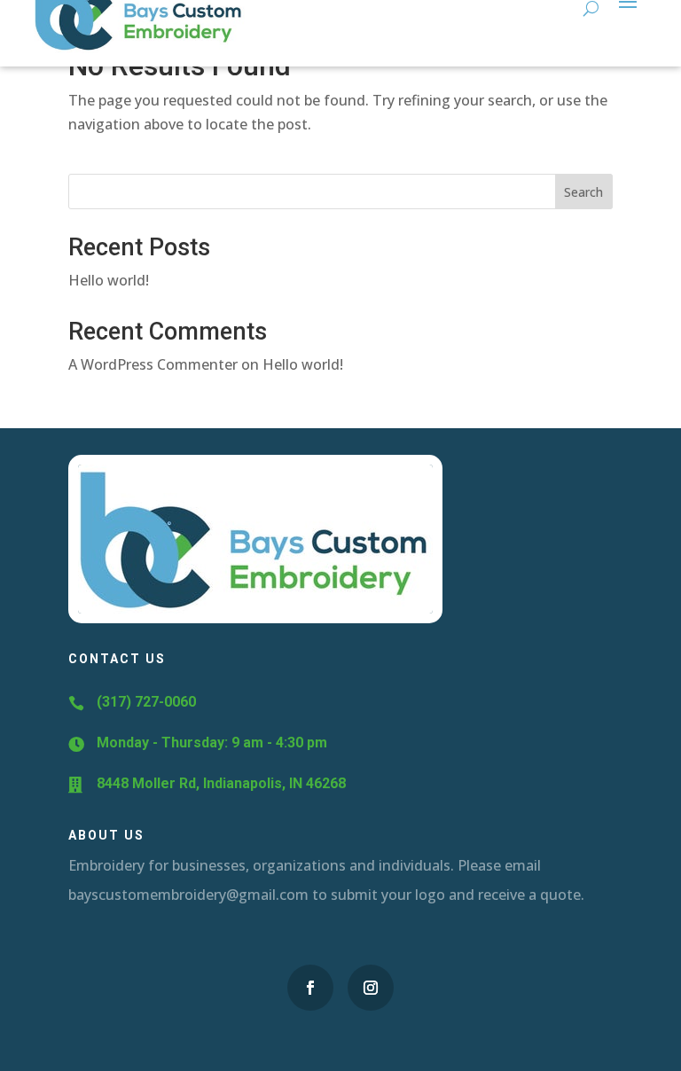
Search (583, 192)
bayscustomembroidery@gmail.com (188, 894)
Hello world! (108, 280)
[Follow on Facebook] (310, 988)
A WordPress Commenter (153, 364)
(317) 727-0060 (146, 701)
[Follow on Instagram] (371, 988)
